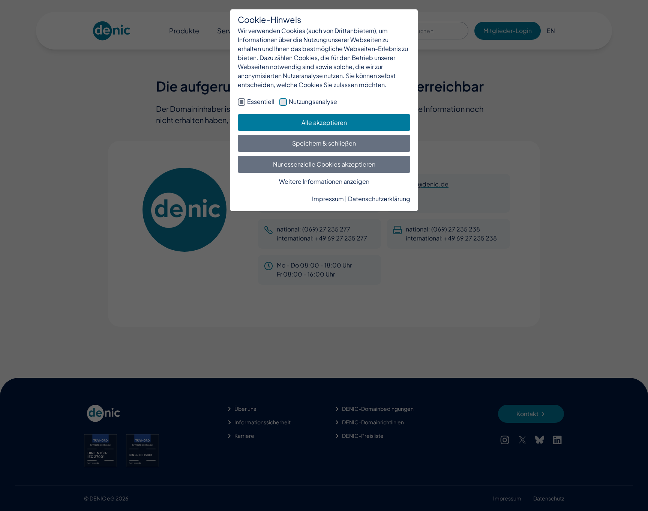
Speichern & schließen (324, 143)
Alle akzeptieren (324, 122)
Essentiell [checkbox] (260, 101)
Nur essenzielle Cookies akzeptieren (324, 164)
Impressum (328, 199)
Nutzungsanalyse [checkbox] (313, 101)
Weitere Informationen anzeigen (324, 181)
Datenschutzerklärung (379, 199)
